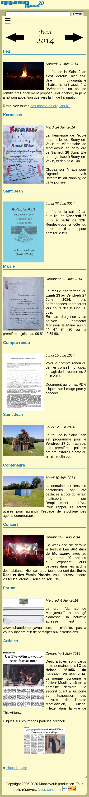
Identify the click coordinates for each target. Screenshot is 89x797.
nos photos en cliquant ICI (50, 106)
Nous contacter (49, 790)
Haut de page (16, 768)
